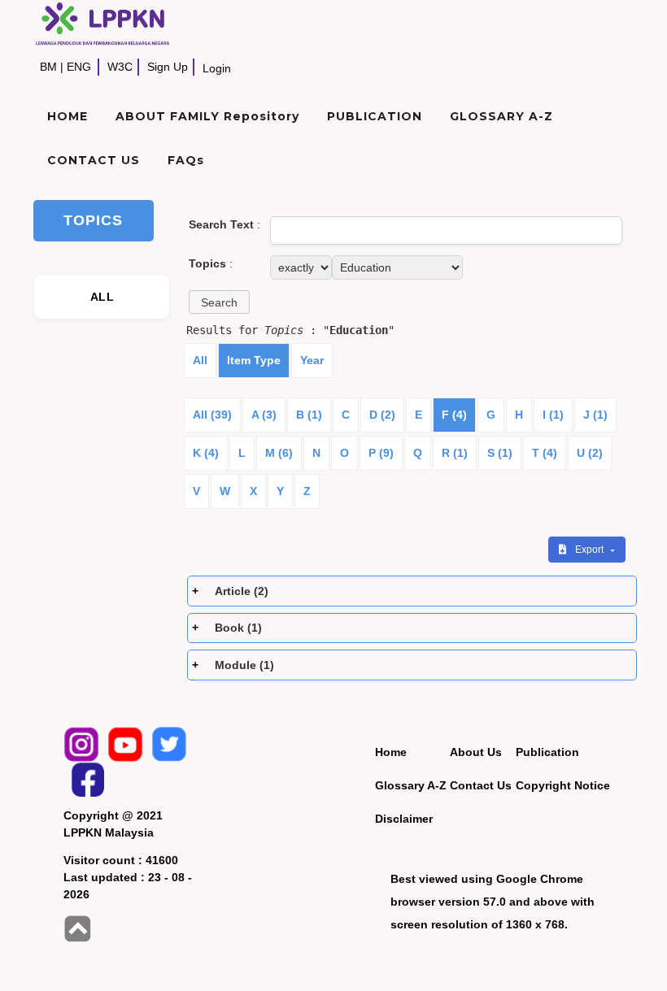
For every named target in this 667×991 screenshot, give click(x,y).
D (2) (382, 414)
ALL (102, 296)
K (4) (206, 452)
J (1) (595, 414)
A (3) (264, 414)
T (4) (544, 452)
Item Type (254, 360)
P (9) (381, 452)
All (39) (212, 414)
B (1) (309, 414)
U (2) (590, 452)
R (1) (455, 452)
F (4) (454, 414)
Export (590, 549)
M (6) (279, 452)
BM (48, 66)
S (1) (499, 452)
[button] (219, 302)
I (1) (553, 414)
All (200, 360)
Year (312, 360)
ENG (79, 66)
